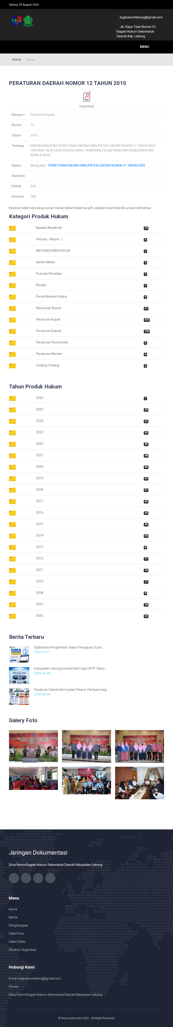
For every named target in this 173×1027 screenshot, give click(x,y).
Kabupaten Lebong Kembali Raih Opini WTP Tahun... (70, 668)
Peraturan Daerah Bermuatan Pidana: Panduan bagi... (71, 689)
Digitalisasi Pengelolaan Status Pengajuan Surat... (69, 647)
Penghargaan (18, 925)
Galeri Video (17, 941)
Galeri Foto (16, 933)
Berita (13, 917)
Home (16, 59)
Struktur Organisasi (22, 949)
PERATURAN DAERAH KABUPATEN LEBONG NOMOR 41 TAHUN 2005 (96, 165)
